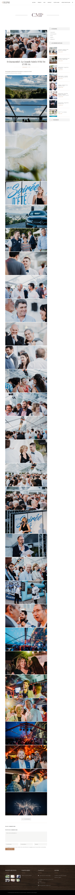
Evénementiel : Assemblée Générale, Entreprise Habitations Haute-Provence (63, 94)
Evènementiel (24, 67)
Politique (51, 39)
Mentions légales (57, 877)
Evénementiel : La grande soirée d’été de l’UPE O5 (63, 77)
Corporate (52, 32)
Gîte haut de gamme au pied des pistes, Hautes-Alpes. (63, 59)
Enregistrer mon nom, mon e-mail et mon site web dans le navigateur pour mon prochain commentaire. (26, 847)
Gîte (51, 35)
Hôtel (51, 37)
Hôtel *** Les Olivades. (62, 112)
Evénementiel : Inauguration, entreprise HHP (63, 103)
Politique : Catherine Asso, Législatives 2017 (63, 85)
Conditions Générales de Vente (60, 875)
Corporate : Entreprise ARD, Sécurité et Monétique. (63, 50)
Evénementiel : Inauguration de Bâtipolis (63, 68)
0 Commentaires (27, 819)
